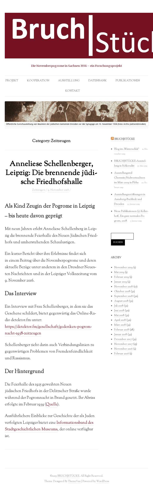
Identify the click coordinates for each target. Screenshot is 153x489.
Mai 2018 (119, 315)
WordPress (102, 481)
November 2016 (123, 349)
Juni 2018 (119, 311)
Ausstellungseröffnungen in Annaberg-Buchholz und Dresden (129, 199)
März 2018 (120, 325)
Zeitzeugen (38, 190)
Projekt (11, 81)
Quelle (51, 404)
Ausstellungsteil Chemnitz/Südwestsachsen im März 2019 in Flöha (129, 177)
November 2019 (123, 267)
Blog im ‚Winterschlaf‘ (126, 149)
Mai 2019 (119, 272)
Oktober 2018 (122, 291)
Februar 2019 (121, 277)
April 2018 (120, 320)
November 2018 (123, 287)
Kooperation (38, 81)
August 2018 (121, 301)
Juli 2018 (119, 306)
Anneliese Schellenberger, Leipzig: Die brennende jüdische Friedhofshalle (51, 173)
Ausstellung (68, 81)
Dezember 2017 (123, 339)
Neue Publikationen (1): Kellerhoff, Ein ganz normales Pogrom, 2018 (131, 216)
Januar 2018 (120, 334)
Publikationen (128, 81)
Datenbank (97, 81)
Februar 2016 (121, 354)
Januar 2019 (120, 282)
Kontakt (72, 91)
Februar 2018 (121, 330)
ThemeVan (74, 481)
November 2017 (123, 344)
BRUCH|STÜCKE (124, 139)
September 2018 (123, 296)
